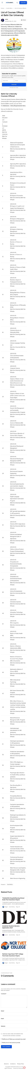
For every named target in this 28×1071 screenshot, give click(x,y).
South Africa (9, 8)
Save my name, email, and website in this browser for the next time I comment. (13, 1034)
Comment (3, 993)
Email (2, 1018)
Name (2, 1011)
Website (3, 1026)
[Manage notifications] (24, 1067)
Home (2, 8)
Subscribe (23, 2)
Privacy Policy (20, 1063)
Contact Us (13, 1063)
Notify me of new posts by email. (11, 1042)
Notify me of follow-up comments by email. (14, 1039)
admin (6, 19)
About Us (6, 1063)
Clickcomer (20, 1068)
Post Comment (6, 1046)
